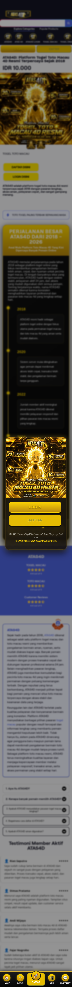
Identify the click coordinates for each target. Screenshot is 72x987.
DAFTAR (35, 520)
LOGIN (35, 507)
